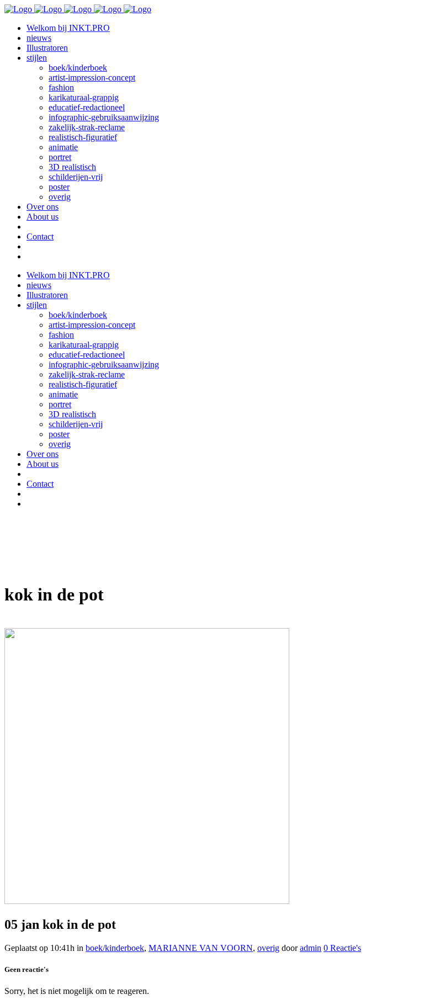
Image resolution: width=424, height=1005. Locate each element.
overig (268, 948)
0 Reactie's (342, 948)
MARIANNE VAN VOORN (201, 948)
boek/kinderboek (115, 948)
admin (310, 948)
